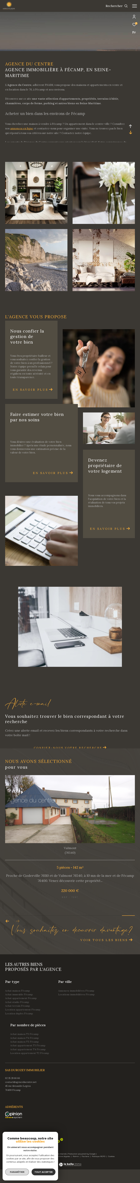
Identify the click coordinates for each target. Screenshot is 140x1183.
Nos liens (86, 1170)
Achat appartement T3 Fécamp (27, 1059)
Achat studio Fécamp (17, 1015)
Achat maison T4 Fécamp (24, 1051)
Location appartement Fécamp (22, 1023)
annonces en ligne (21, 128)
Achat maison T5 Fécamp (24, 1055)
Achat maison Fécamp (17, 1004)
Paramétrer (17, 1171)
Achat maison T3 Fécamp (24, 1047)
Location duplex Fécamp (19, 1027)
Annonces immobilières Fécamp (76, 1004)
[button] (17, 935)
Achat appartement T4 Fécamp (28, 1062)
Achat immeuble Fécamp (19, 1008)
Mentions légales (63, 1170)
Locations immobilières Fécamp (76, 1008)
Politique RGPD (98, 1170)
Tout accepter (43, 1171)
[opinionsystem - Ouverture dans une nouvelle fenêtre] (13, 1128)
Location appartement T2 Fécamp (29, 1066)
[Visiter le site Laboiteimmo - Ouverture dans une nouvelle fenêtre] (70, 1175)
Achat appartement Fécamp (21, 1011)
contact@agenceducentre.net (21, 1095)
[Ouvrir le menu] (134, 6)
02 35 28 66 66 (12, 1091)
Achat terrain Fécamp (17, 1019)
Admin (76, 1170)
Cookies (111, 1170)
